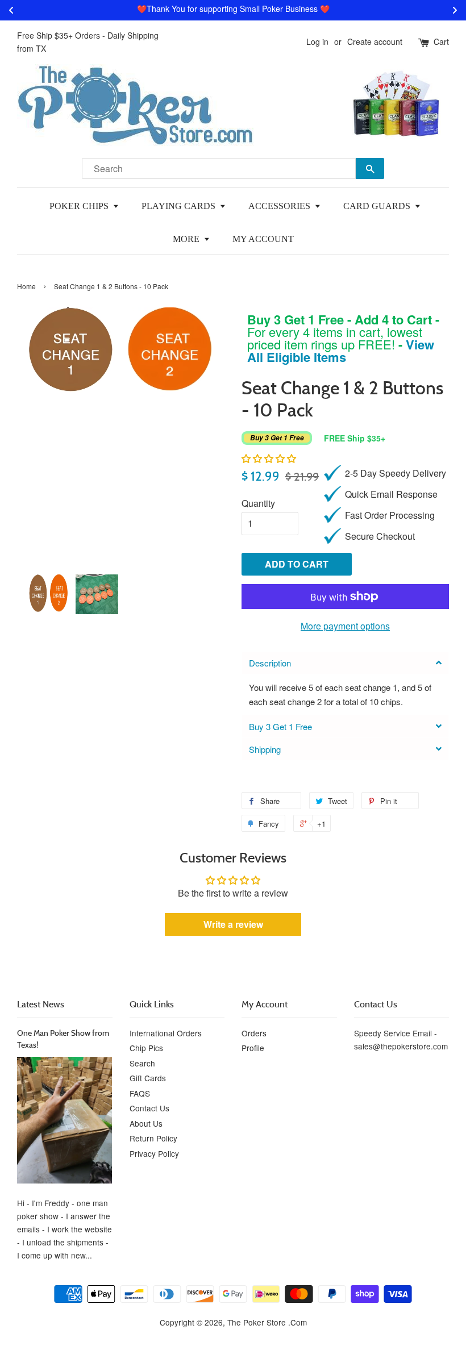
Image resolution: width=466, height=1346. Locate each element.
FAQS (140, 1093)
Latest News (40, 1004)
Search (142, 1063)
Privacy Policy (154, 1153)
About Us (146, 1123)
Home (26, 286)
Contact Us (149, 1108)
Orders (254, 1033)
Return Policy (153, 1138)
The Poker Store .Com (267, 1322)
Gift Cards (148, 1078)
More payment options (345, 625)
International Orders (166, 1033)
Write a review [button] (233, 924)
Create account (374, 41)
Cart (441, 41)
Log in (317, 41)
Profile (253, 1047)
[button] (269, 458)
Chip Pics (146, 1047)
